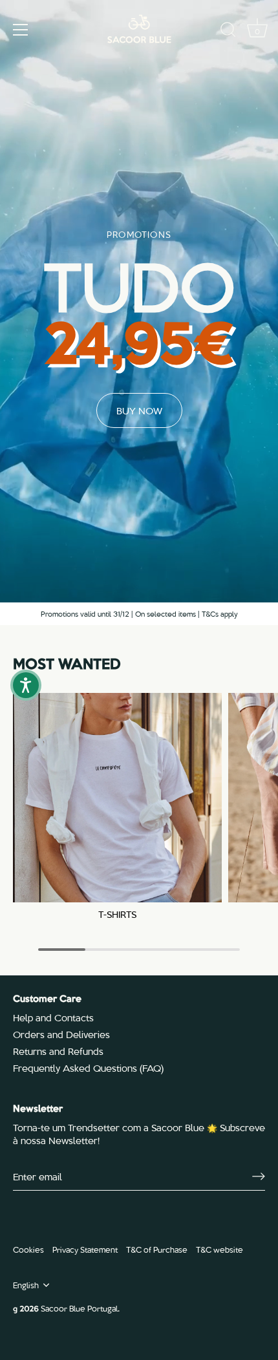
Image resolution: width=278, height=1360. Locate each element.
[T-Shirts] (117, 797)
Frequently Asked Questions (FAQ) (88, 1067)
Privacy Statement (85, 1249)
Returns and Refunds (58, 1051)
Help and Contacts (53, 1017)
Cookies (28, 1249)
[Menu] (20, 30)
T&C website (219, 1249)
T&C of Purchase (156, 1249)
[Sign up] (258, 1176)
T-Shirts (117, 914)
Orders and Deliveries (61, 1034)
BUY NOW (139, 410)
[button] (25, 685)
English (26, 1285)
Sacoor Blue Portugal (79, 1307)
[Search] (228, 31)
